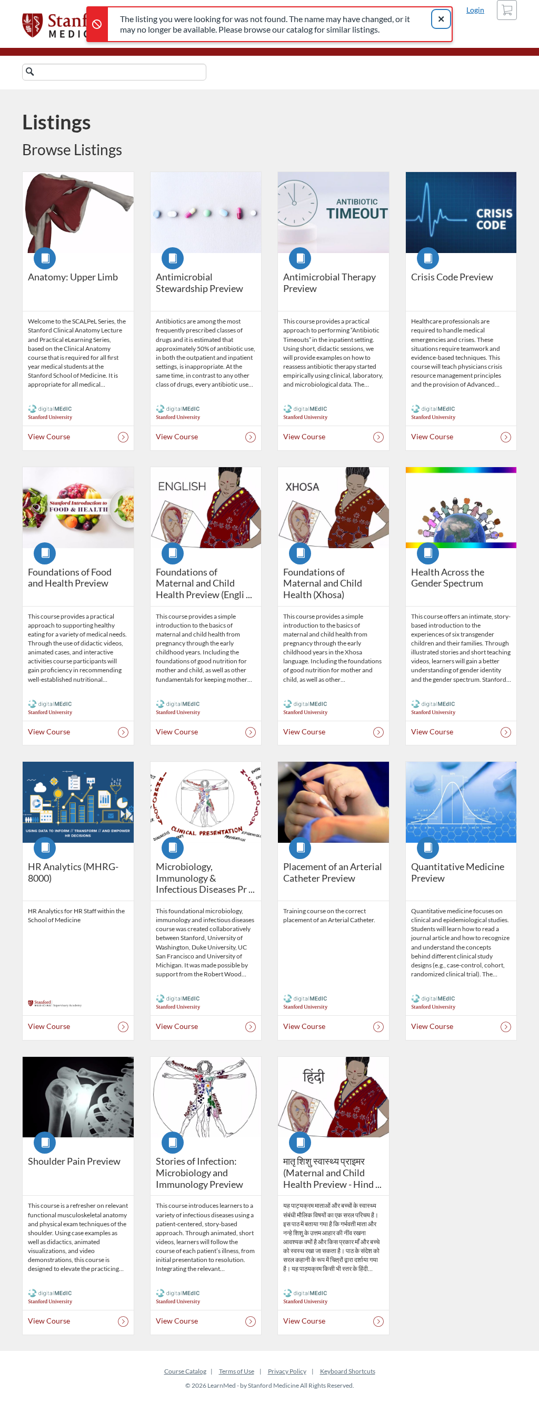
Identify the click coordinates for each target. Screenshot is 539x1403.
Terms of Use (236, 1371)
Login (475, 9)
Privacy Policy (287, 1371)
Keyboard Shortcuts (347, 1371)
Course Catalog (185, 1371)
